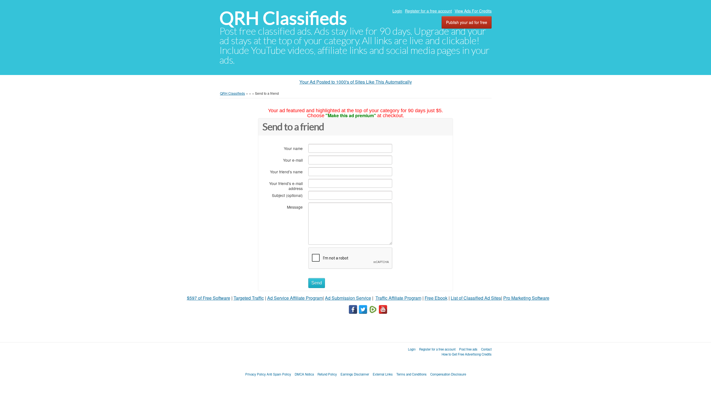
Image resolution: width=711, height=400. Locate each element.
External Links (383, 374)
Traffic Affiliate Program (398, 298)
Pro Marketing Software (526, 298)
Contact (486, 349)
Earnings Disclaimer (355, 374)
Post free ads (468, 349)
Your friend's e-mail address (286, 186)
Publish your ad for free (466, 22)
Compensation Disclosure (448, 374)
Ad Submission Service (348, 298)
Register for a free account (428, 11)
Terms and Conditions (411, 374)
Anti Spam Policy (279, 374)
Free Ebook (436, 298)
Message (295, 206)
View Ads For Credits (473, 11)
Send (316, 283)
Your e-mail (293, 159)
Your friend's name (286, 171)
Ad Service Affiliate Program (295, 298)
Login (397, 11)
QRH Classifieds (283, 18)
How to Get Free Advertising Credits (467, 354)
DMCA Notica (304, 374)
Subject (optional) (287, 195)
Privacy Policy (255, 374)
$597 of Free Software (208, 298)
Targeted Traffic (249, 298)
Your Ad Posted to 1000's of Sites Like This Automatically (355, 82)
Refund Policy (327, 374)
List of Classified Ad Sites (476, 298)
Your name (293, 148)
